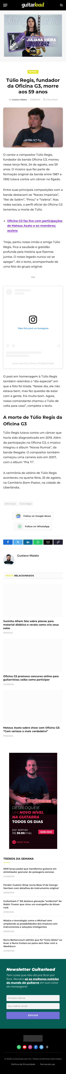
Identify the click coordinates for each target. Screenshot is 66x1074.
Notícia (33, 72)
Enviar (33, 1015)
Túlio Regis (26, 503)
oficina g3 (10, 503)
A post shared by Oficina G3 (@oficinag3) (33, 363)
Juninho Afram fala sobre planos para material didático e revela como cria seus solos (31, 625)
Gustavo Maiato (19, 99)
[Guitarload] (33, 5)
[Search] (61, 5)
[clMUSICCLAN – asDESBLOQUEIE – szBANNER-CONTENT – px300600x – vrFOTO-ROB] (33, 848)
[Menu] (5, 5)
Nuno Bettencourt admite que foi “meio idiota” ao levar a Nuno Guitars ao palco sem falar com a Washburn (32, 943)
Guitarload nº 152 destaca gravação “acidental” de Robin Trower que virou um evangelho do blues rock (32, 904)
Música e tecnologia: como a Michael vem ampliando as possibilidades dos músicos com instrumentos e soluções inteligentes (30, 923)
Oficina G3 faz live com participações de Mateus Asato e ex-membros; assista (34, 225)
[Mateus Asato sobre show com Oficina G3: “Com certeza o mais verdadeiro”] (33, 706)
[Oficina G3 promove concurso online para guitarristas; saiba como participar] (33, 655)
